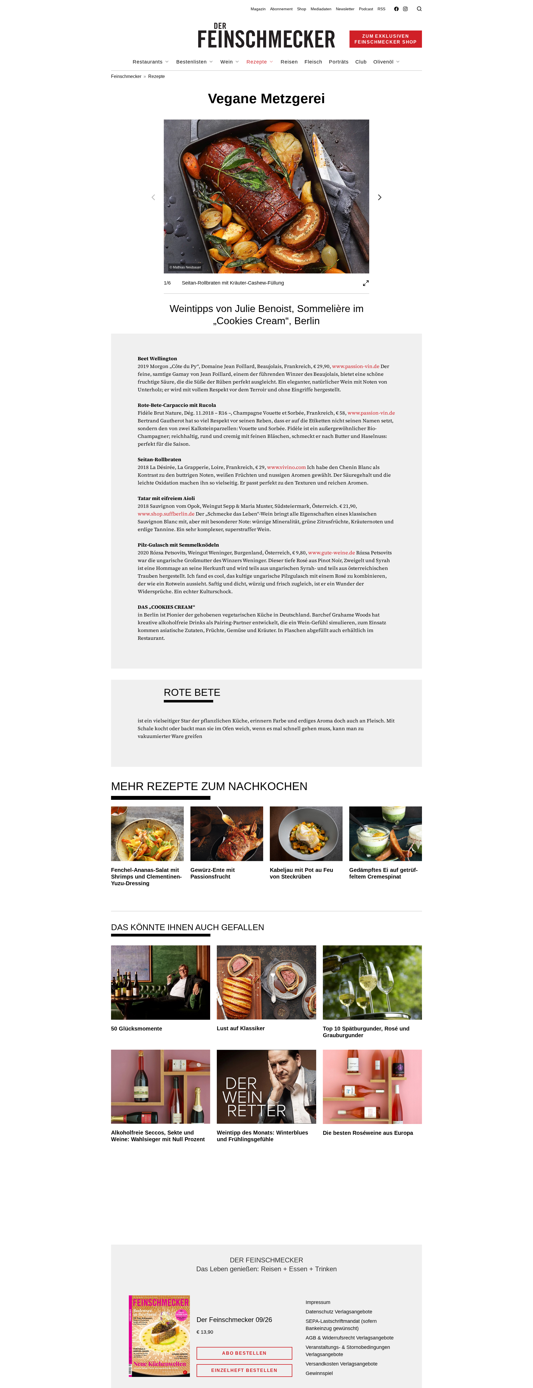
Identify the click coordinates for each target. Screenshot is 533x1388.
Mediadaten (321, 9)
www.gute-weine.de (331, 552)
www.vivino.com (286, 467)
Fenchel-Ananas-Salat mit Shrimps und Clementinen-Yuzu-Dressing (146, 876)
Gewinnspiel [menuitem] (319, 1373)
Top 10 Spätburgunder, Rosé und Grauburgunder (366, 1032)
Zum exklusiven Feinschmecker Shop (386, 39)
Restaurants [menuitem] (148, 62)
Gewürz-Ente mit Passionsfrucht (212, 873)
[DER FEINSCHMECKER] (266, 35)
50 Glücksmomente (136, 1029)
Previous (153, 197)
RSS (381, 9)
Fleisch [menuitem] (313, 62)
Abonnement (281, 9)
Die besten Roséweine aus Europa (368, 1133)
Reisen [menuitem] (289, 62)
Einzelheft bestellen (244, 1370)
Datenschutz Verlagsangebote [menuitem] (339, 1312)
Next (380, 197)
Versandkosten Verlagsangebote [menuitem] (342, 1364)
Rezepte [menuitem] (258, 62)
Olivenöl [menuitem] (384, 62)
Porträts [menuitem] (339, 62)
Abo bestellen (244, 1353)
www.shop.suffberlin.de (166, 513)
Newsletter (345, 9)
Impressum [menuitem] (318, 1302)
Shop (301, 9)
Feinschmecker (126, 76)
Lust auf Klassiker (241, 1028)
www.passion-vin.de (355, 366)
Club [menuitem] (361, 62)
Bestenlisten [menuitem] (192, 62)
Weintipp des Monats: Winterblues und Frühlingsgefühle (262, 1136)
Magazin (258, 9)
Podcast (366, 9)
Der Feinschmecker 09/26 (234, 1319)
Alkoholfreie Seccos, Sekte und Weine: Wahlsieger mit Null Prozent (158, 1136)
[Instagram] (405, 9)
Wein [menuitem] (227, 62)
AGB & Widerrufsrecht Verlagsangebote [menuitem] (350, 1338)
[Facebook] (396, 9)
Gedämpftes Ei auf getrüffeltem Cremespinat (383, 873)
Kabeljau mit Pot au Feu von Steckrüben (301, 873)
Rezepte (156, 76)
